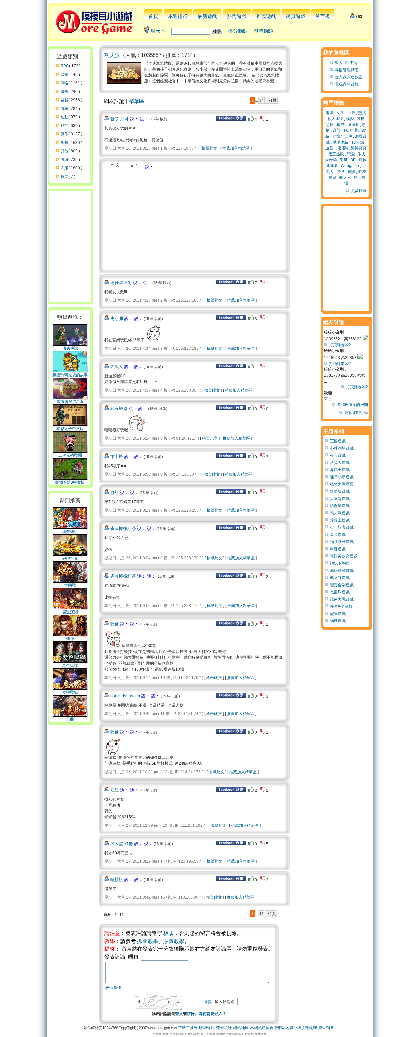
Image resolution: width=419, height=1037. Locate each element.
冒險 (351, 171)
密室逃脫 (336, 154)
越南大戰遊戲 (342, 599)
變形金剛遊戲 (342, 585)
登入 (179, 1014)
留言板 (322, 16)
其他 (64, 151)
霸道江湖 (70, 612)
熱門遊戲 (236, 16)
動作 (64, 134)
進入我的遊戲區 (348, 77)
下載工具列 (188, 1028)
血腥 (329, 148)
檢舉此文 (209, 148)
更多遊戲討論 (356, 412)
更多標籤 (359, 190)
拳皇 (332, 177)
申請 (353, 62)
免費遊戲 (260, 1034)
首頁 (153, 16)
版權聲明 (207, 1028)
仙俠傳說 (70, 348)
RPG (65, 66)
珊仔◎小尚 (121, 282)
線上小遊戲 (208, 1034)
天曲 (70, 719)
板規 (168, 933)
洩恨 (340, 171)
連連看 (353, 124)
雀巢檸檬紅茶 (123, 528)
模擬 (350, 118)
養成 (340, 124)
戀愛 (351, 154)
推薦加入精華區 (236, 148)
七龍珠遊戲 (340, 592)
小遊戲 (157, 1034)
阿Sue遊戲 (339, 563)
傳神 (70, 639)
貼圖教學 (173, 941)
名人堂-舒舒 (121, 843)
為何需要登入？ (212, 1014)
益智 (64, 100)
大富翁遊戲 (340, 498)
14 (262, 100)
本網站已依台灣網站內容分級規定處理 (283, 1028)
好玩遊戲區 (233, 1034)
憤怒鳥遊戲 (340, 505)
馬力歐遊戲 (340, 513)
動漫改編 (340, 142)
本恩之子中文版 (70, 428)
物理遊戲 (338, 621)
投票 (64, 176)
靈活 (362, 112)
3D (353, 160)
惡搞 (330, 124)
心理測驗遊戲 (342, 448)
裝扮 (361, 118)
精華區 (136, 101)
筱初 (114, 492)
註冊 (191, 1014)
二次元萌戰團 (70, 455)
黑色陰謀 (70, 665)
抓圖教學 (147, 941)
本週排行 (178, 16)
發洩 (362, 171)
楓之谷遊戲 (340, 577)
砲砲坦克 (70, 558)
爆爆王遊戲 (340, 520)
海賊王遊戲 (340, 470)
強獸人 (116, 366)
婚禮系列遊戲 (342, 541)
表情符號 (113, 987)
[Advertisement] (159, 219)
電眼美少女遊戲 (343, 556)
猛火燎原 (118, 408)
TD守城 (357, 142)
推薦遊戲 (266, 16)
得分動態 (238, 31)
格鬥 (64, 125)
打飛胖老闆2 (340, 345)
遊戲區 (220, 1034)
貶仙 (114, 623)
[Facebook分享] (231, 119)
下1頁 (271, 100)
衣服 (64, 168)
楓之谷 (345, 177)
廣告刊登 (326, 1028)
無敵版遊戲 (340, 491)
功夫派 (112, 55)
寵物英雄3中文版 (70, 482)
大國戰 (70, 585)
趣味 (330, 112)
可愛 (351, 112)
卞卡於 (116, 456)
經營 (336, 130)
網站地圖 (241, 1028)
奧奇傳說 (70, 531)
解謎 (347, 130)
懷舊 (64, 91)
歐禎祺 (116, 879)
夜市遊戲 (338, 455)
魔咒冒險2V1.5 (70, 402)
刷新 (209, 1001)
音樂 (64, 74)
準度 (344, 160)
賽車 (64, 108)
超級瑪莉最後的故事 (70, 375)
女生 (340, 112)
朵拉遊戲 (338, 534)
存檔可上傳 (342, 136)
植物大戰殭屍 (342, 484)
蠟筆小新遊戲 (342, 477)
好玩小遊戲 (192, 1034)
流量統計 (224, 1028)
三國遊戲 (338, 441)
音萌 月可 (119, 118)
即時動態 (263, 31)
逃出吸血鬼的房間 (352, 404)
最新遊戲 (207, 16)
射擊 (64, 142)
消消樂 (342, 148)
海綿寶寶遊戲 (342, 570)
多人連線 (335, 118)
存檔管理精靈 (346, 70)
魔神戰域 (70, 692)
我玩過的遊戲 (346, 84)
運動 (64, 117)
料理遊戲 (338, 549)
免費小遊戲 (176, 1034)
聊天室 (158, 31)
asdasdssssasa (125, 695)
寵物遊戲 (338, 613)
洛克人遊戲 (340, 462)
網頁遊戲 (295, 16)
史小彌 (116, 318)
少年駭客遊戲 (342, 527)
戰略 (64, 83)
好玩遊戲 (248, 1034)
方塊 (64, 159)
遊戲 (165, 1034)
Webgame (350, 165)
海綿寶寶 (359, 148)
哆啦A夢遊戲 (341, 606)
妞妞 (114, 790)
